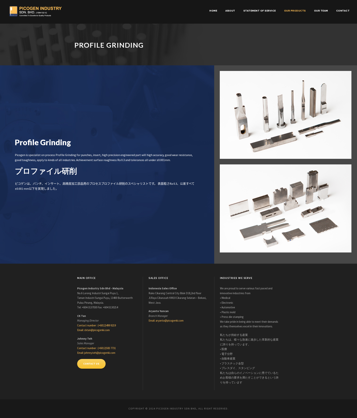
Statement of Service (259, 10)
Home (213, 10)
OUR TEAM (321, 10)
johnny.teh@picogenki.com (99, 353)
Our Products (295, 10)
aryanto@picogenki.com (170, 320)
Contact (343, 10)
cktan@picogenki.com (97, 330)
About (230, 10)
